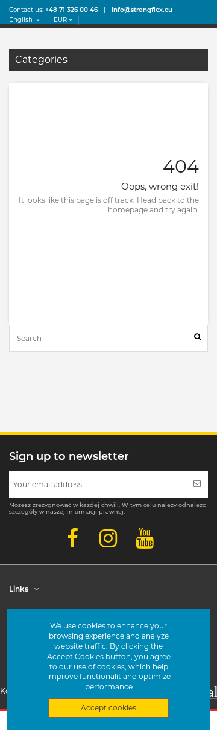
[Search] (197, 338)
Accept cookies (108, 707)
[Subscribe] (197, 484)
